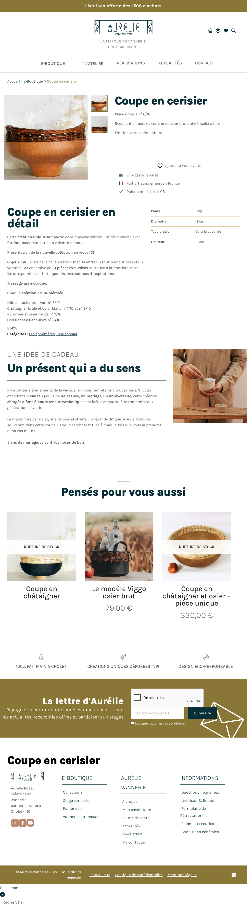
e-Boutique (33, 81)
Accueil (13, 81)
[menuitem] (49, 63)
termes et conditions (169, 723)
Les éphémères (42, 334)
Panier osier (66, 334)
